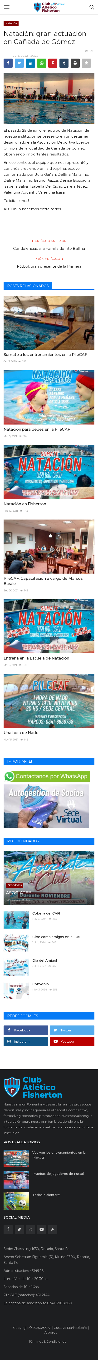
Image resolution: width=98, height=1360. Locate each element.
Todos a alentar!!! (46, 1195)
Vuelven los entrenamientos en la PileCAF (59, 1155)
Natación (11, 23)
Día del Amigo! (44, 960)
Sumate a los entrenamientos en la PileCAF (45, 354)
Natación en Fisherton (25, 504)
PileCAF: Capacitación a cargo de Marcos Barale (43, 581)
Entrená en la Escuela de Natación (37, 658)
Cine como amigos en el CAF (56, 937)
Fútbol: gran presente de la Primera (49, 266)
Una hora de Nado (21, 732)
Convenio (40, 984)
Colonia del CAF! (46, 913)
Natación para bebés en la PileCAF (37, 429)
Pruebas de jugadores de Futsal (58, 1173)
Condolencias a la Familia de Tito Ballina (49, 248)
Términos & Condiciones (47, 1341)
